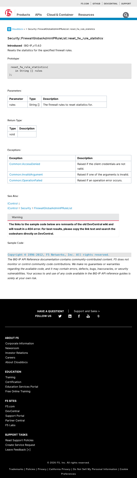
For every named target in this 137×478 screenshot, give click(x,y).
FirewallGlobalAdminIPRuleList (53, 208)
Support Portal (14, 415)
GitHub (96, 3)
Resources (86, 14)
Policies (30, 469)
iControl (13, 203)
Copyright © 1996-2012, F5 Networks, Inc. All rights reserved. (59, 254)
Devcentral (111, 3)
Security (26, 208)
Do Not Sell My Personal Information (95, 469)
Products (23, 14)
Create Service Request (20, 445)
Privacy (42, 469)
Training (10, 377)
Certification (13, 382)
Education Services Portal (21, 386)
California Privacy (60, 469)
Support (126, 3)
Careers (10, 357)
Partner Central (15, 420)
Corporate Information (19, 343)
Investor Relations (16, 352)
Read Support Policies (19, 440)
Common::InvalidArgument (26, 174)
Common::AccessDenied (24, 164)
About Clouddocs (16, 362)
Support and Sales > (87, 311)
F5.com (85, 3)
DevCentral (12, 411)
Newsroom (12, 348)
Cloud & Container (60, 14)
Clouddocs (17, 29)
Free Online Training (17, 391)
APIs (38, 14)
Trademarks (16, 469)
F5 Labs (10, 425)
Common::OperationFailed (25, 180)
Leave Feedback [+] (18, 449)
